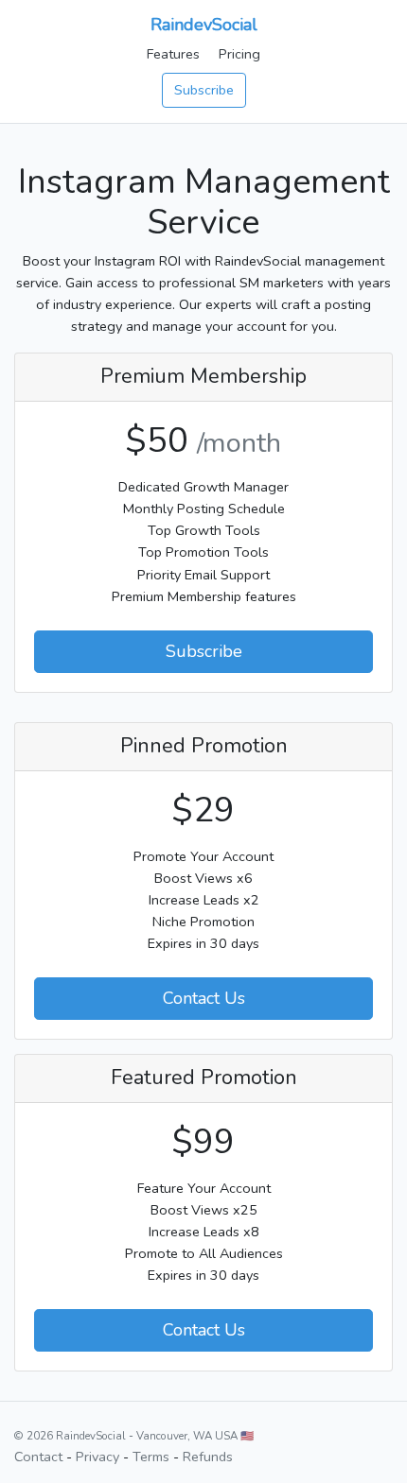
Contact (38, 1456)
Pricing (239, 53)
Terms (151, 1456)
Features (173, 53)
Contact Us (204, 998)
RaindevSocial (203, 24)
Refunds (208, 1456)
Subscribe (204, 89)
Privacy (97, 1456)
